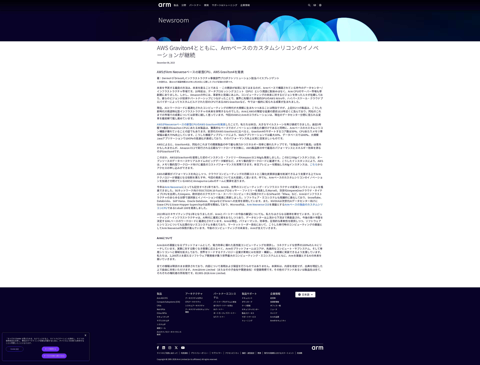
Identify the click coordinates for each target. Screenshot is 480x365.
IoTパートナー (219, 317)
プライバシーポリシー (199, 353)
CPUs (159, 305)
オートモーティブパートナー (225, 313)
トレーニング (247, 320)
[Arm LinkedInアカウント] (163, 347)
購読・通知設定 (248, 353)
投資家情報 (274, 302)
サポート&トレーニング (224, 5)
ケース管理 (246, 305)
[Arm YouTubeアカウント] (183, 347)
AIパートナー (219, 309)
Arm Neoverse (173, 187)
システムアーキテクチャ (194, 305)
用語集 (299, 353)
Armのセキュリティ (278, 320)
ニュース (273, 309)
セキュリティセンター (250, 309)
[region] (46, 346)
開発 (206, 5)
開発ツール (161, 328)
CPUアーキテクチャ (193, 302)
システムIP (161, 324)
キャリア (273, 313)
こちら (314, 164)
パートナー (195, 5)
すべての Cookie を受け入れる (54, 356)
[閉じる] (85, 335)
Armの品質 (274, 317)
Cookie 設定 (14, 349)
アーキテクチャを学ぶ (194, 298)
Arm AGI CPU (162, 298)
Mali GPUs (161, 309)
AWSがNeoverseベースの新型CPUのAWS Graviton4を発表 (191, 124)
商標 (259, 353)
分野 (184, 5)
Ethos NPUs (162, 313)
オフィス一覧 (275, 305)
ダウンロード (247, 302)
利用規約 (184, 353)
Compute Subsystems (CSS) (168, 302)
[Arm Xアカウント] (176, 347)
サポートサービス (249, 317)
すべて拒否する (50, 349)
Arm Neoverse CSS (258, 204)
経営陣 (273, 298)
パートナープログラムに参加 (225, 302)
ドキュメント (247, 298)
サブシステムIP (163, 320)
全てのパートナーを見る (223, 305)
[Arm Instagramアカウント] (169, 347)
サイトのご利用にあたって (167, 353)
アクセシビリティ (232, 353)
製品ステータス (248, 313)
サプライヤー (217, 353)
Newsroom (173, 19)
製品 (176, 5)
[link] (164, 6)
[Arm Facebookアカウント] (158, 347)
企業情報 (245, 5)
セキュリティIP (163, 317)
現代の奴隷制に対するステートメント (279, 353)
